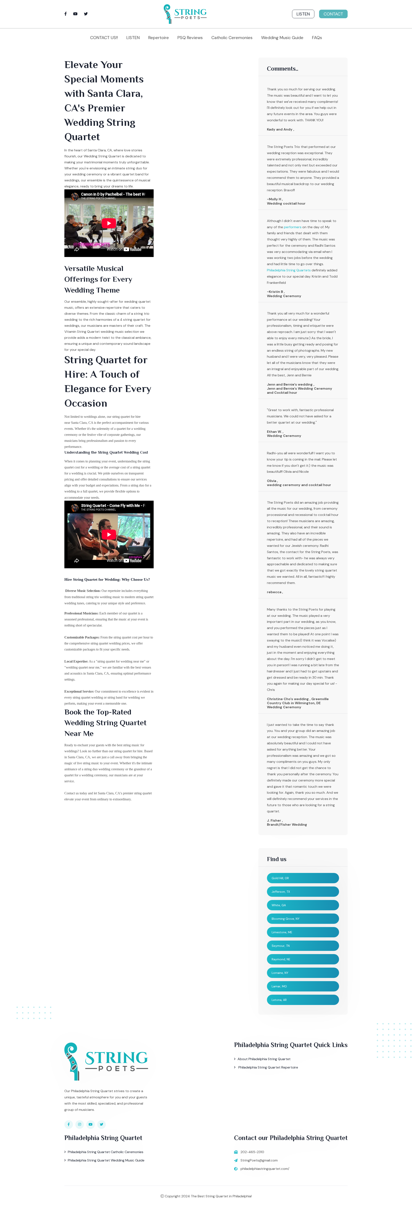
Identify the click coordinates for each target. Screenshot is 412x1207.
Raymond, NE (281, 959)
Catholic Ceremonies (232, 37)
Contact (333, 14)
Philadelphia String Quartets (289, 270)
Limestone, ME (282, 932)
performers (292, 227)
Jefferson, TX (281, 892)
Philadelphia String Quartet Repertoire (268, 1067)
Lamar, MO (279, 986)
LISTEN (133, 37)
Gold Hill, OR (280, 878)
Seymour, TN (281, 946)
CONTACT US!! (104, 37)
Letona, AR (279, 1000)
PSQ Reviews (190, 37)
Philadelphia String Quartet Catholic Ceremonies (105, 1152)
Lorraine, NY (280, 973)
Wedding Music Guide (282, 37)
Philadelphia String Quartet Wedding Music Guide (106, 1160)
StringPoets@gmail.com (259, 1160)
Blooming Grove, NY (286, 919)
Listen (303, 14)
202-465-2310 (252, 1152)
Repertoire (158, 37)
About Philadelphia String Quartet (264, 1059)
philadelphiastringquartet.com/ (265, 1168)
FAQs (317, 37)
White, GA (279, 905)
